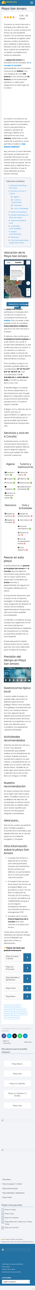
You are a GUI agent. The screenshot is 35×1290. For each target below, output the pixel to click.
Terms (29, 297)
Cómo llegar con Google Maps (18, 305)
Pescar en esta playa (19, 212)
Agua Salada (9, 1010)
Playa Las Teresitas (12, 1218)
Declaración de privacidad (11, 1272)
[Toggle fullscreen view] (28, 262)
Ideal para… (15, 237)
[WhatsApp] (20, 1036)
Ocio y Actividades (21, 208)
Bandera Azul (9, 1014)
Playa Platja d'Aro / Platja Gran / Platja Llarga (18, 1223)
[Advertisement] (17, 103)
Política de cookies (8, 1269)
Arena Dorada (20, 1010)
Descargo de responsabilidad (12, 1264)
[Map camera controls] (28, 283)
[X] (14, 1036)
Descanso (18, 205)
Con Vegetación (21, 1014)
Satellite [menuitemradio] (18, 262)
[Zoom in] (28, 290)
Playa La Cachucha (7, 1042)
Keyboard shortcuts (16, 297)
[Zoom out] (28, 294)
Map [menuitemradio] (8, 262)
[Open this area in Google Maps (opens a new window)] (7, 297)
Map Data (24, 297)
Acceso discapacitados (12, 1006)
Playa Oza (28, 1042)
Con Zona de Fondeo (12, 1017)
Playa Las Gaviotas (12, 1227)
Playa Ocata (9, 1214)
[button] (17, 283)
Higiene (16, 197)
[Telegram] (25, 1036)
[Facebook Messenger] (9, 1036)
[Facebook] (4, 1036)
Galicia (7, 320)
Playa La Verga (10, 1210)
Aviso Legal (6, 1267)
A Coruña (16, 65)
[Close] (22, 267)
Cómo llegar (14, 279)
